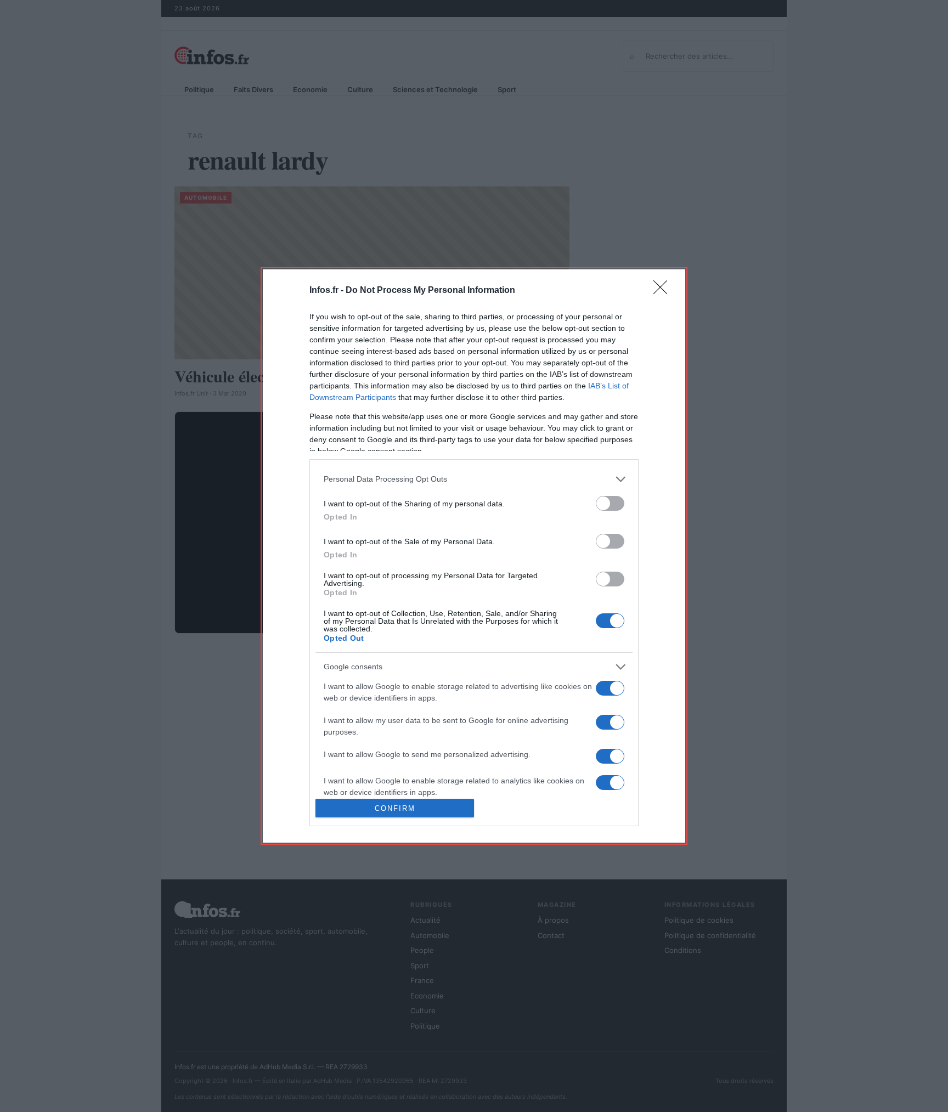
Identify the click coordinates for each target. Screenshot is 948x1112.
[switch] (610, 503)
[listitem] (474, 479)
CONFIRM (395, 808)
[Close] (663, 290)
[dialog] (474, 556)
